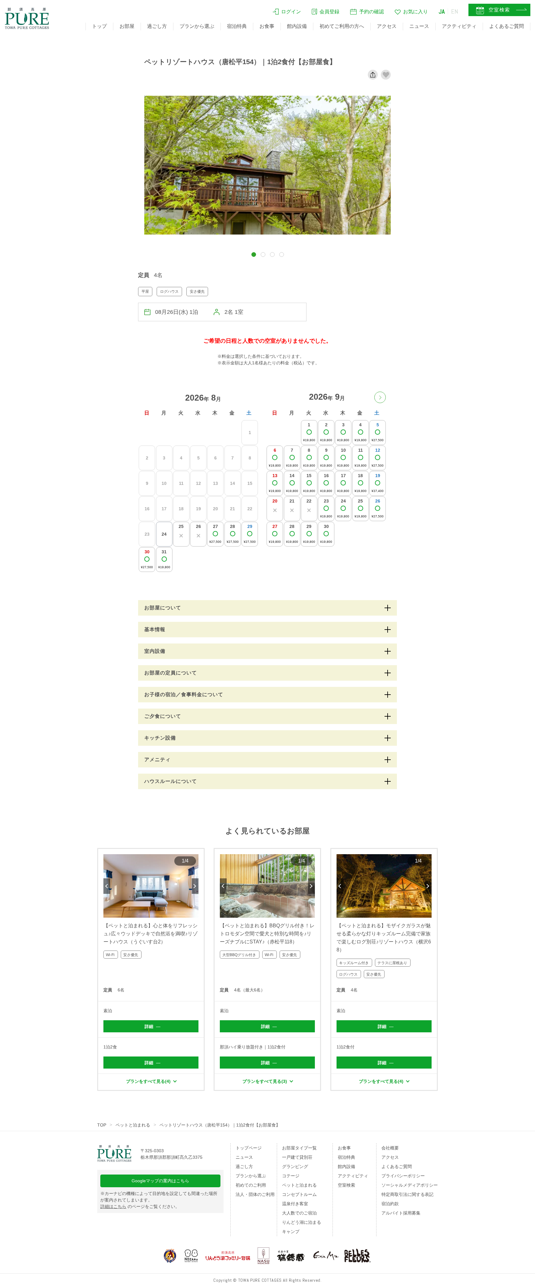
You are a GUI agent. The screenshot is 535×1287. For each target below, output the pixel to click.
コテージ (290, 1175)
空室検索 (346, 1185)
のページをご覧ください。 (140, 1206)
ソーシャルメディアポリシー (409, 1185)
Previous (106, 886)
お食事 (266, 26)
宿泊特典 (237, 26)
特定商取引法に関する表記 (407, 1194)
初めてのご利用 (251, 1185)
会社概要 (390, 1147)
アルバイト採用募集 (400, 1212)
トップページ (249, 1147)
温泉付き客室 (295, 1203)
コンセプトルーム (299, 1194)
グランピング (295, 1166)
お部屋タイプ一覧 (299, 1147)
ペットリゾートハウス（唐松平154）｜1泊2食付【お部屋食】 (219, 1124)
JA (442, 11)
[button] (253, 254)
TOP (101, 1124)
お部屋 (127, 26)
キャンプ (290, 1231)
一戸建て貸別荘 (297, 1157)
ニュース (419, 26)
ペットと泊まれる (132, 1124)
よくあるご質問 (506, 26)
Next (195, 886)
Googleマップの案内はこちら (160, 1180)
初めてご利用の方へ (342, 26)
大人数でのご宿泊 (299, 1212)
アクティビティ (459, 26)
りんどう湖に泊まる (301, 1222)
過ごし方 (157, 26)
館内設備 (297, 26)
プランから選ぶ (197, 26)
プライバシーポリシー (403, 1175)
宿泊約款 (390, 1203)
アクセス (387, 26)
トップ (99, 26)
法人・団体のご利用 (255, 1194)
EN (455, 11)
